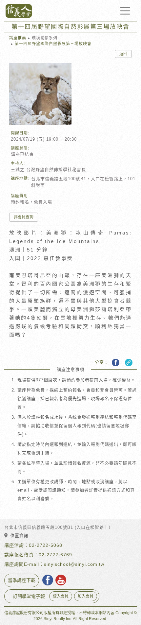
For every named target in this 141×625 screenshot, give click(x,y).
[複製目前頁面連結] (128, 362)
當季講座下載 (21, 580)
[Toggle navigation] (125, 10)
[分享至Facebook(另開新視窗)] (115, 362)
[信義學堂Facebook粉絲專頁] (47, 580)
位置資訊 (19, 535)
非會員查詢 (23, 217)
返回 (123, 54)
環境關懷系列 (44, 38)
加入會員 (85, 596)
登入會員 (61, 596)
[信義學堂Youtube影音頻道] (60, 580)
